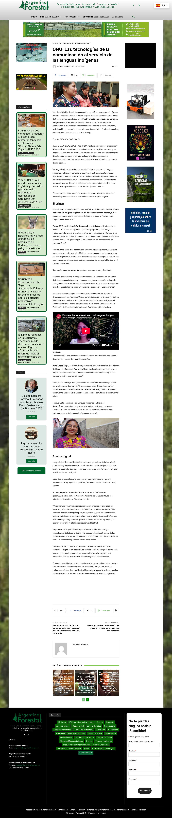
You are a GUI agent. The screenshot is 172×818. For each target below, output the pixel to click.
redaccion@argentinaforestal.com (28, 765)
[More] (115, 610)
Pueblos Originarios (63, 44)
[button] (133, 17)
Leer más (31, 417)
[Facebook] (133, 5)
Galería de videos (24, 205)
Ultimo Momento (82, 44)
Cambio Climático (24, 360)
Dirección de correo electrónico (141, 741)
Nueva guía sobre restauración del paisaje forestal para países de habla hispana (103, 628)
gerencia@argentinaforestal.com (27, 748)
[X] (139, 5)
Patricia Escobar (24, 155)
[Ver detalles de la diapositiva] (86, 29)
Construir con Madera (26, 153)
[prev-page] (83, 700)
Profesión (132, 770)
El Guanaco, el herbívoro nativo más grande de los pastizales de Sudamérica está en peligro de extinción (30, 240)
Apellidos (132, 760)
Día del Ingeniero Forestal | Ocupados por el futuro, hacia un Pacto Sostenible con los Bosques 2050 (31, 402)
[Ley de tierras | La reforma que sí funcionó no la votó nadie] (31, 433)
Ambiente (22, 252)
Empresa (132, 779)
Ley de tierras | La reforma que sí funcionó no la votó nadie (31, 448)
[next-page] (87, 700)
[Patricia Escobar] (55, 66)
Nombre (132, 751)
